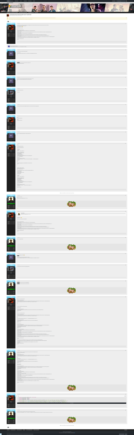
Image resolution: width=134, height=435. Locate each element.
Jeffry (18, 255)
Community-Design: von (67, 432)
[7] (18, 401)
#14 (125, 253)
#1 (125, 23)
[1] (18, 397)
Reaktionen (9, 33)
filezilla (18, 62)
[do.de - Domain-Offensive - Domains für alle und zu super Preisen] (67, 425)
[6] (18, 400)
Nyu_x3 (11, 15)
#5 (125, 77)
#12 (125, 211)
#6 (125, 88)
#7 (125, 104)
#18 (125, 350)
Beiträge (8, 73)
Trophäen (8, 35)
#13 (125, 237)
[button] (114, 1)
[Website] (14, 197)
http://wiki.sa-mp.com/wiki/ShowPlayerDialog (22, 51)
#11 (125, 195)
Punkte (8, 34)
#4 (125, 61)
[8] (18, 402)
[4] (18, 399)
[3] (18, 398)
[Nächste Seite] (9, 21)
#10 (125, 143)
